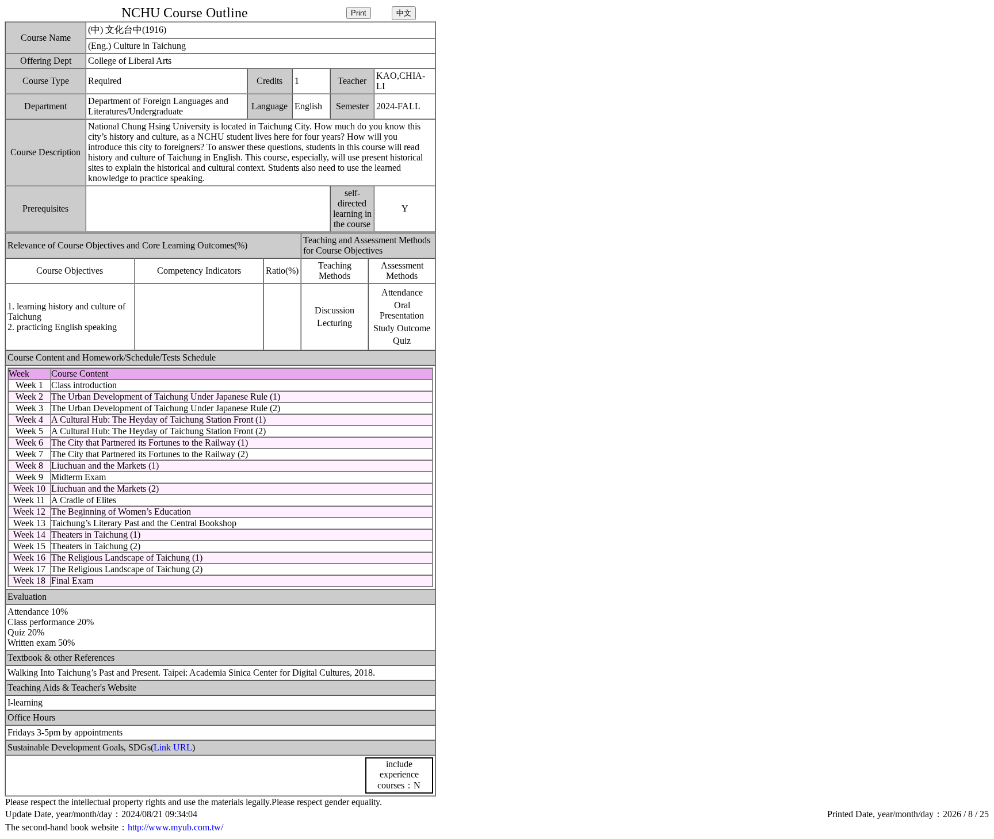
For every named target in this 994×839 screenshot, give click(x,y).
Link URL (173, 747)
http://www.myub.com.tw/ (175, 827)
